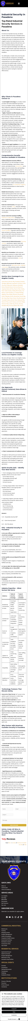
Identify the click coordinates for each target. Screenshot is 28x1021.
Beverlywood (22, 298)
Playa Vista (9, 298)
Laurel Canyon (12, 301)
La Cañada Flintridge (18, 292)
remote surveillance (6, 230)
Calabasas (14, 285)
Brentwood (20, 294)
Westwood (16, 296)
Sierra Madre (9, 294)
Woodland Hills (5, 305)
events (13, 206)
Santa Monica (5, 281)
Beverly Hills (12, 281)
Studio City (12, 303)
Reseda (11, 305)
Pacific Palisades (6, 296)
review (14, 842)
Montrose (15, 294)
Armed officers (19, 166)
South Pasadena (9, 292)
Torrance (20, 283)
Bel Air (11, 296)
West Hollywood (8, 285)
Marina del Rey (9, 289)
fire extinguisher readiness (19, 184)
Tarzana (21, 303)
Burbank (22, 281)
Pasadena (17, 281)
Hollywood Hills (21, 300)
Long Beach (14, 283)
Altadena (4, 294)
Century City (16, 298)
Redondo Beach (9, 287)
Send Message (14, 825)
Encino (16, 303)
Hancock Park (5, 301)
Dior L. (9, 842)
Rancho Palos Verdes (19, 289)
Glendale (4, 283)
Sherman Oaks (5, 303)
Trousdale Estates (6, 300)
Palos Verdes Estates (7, 290)
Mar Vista (4, 298)
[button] (18, 3)
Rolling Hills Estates (17, 290)
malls (20, 258)
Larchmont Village (20, 301)
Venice (21, 305)
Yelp (25, 844)
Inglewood (8, 283)
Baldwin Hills (16, 305)
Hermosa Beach (17, 287)
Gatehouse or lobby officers (8, 217)
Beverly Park (14, 300)
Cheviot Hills (22, 296)
